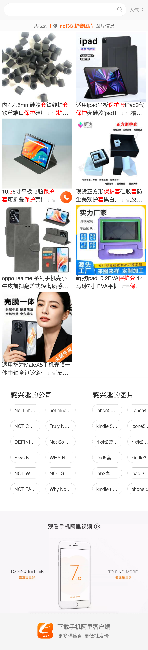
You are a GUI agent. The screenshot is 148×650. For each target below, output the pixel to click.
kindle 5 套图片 (112, 425)
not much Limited (67, 410)
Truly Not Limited (67, 425)
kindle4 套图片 (111, 488)
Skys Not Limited (32, 457)
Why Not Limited (67, 488)
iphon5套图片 (110, 410)
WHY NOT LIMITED (71, 457)
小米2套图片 (109, 441)
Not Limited (26, 410)
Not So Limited (65, 441)
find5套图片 (108, 457)
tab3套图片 (108, 473)
